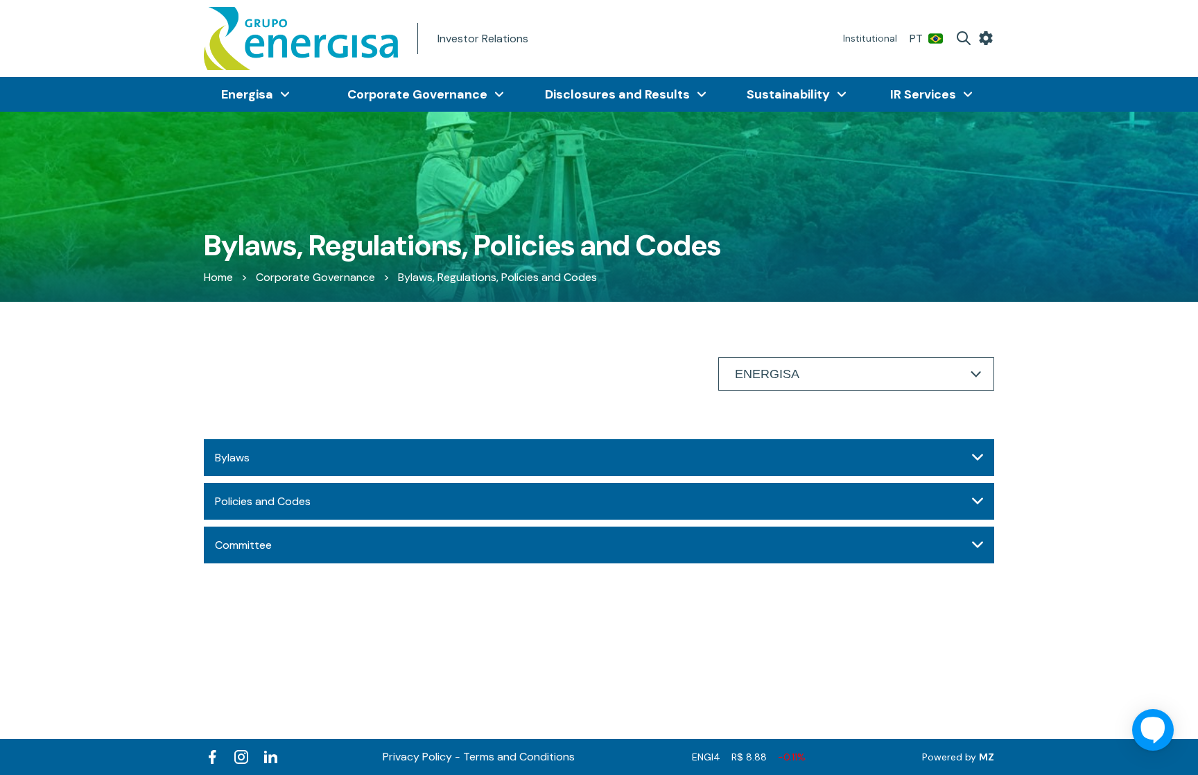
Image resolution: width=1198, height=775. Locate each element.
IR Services (923, 94)
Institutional (870, 38)
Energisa (247, 94)
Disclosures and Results (617, 94)
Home (218, 277)
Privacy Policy (417, 756)
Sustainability (788, 94)
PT (916, 38)
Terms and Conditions (519, 756)
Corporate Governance (417, 94)
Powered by (958, 757)
